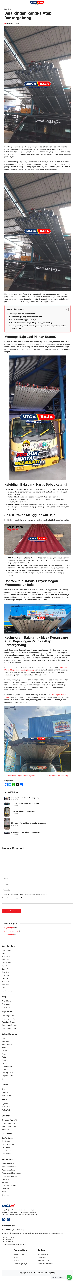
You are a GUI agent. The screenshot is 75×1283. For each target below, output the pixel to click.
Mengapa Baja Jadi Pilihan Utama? (23, 314)
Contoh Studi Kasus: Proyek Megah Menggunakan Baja (32, 323)
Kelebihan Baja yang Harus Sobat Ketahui (26, 317)
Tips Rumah (9, 935)
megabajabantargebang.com (16, 1244)
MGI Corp (39, 1273)
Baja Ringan (8, 9)
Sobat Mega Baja (11, 931)
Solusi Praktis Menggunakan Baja (23, 320)
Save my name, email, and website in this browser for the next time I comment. (25, 894)
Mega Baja (51, 1273)
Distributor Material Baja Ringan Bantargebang (28, 823)
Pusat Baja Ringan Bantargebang (23, 811)
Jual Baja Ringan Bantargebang (56, 776)
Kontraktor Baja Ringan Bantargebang (25, 803)
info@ (5, 1244)
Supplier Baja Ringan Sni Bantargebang (21, 776)
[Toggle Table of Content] (66, 309)
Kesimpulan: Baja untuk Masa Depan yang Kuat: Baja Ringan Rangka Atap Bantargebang (38, 327)
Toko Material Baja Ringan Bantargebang (26, 832)
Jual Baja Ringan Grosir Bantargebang (25, 798)
